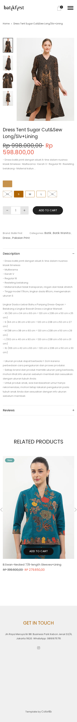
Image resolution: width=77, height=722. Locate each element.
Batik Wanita (61, 233)
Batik (47, 233)
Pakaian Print (21, 238)
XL (52, 194)
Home (6, 23)
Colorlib (46, 711)
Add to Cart (48, 210)
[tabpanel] (45, 79)
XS (7, 194)
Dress (6, 238)
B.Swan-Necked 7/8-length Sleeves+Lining (32, 564)
